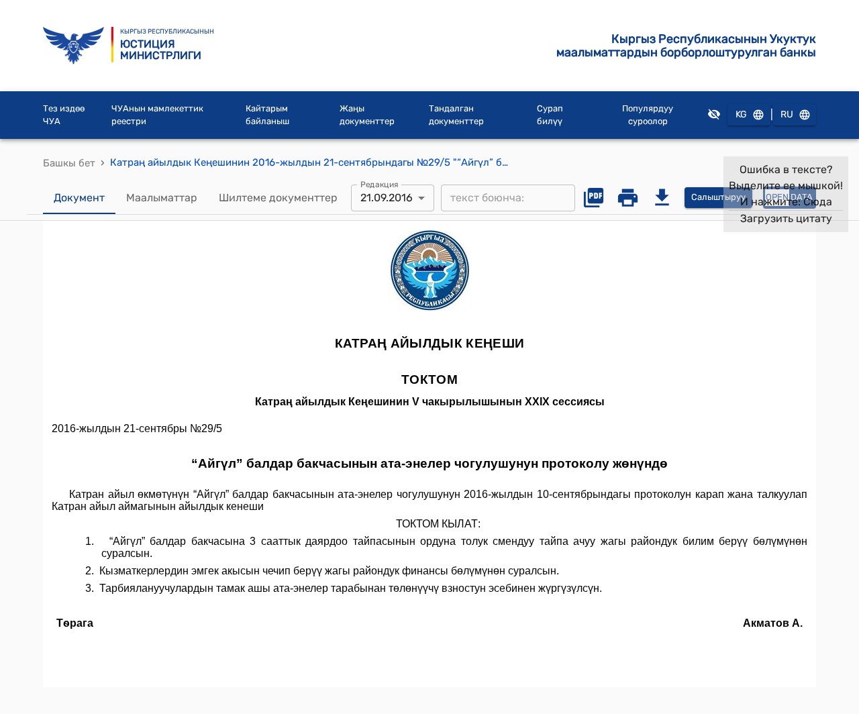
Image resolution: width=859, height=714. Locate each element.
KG (741, 114)
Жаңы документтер (367, 115)
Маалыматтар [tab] (161, 197)
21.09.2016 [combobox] (386, 197)
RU (786, 114)
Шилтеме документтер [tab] (278, 197)
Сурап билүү (550, 115)
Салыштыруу (718, 197)
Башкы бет (69, 163)
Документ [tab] (79, 197)
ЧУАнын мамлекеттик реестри (157, 115)
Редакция (379, 184)
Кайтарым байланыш (267, 115)
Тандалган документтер (456, 115)
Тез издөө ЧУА (64, 115)
